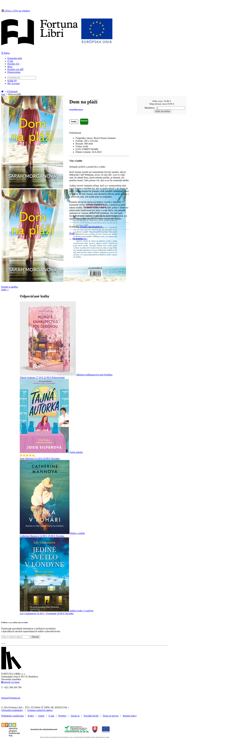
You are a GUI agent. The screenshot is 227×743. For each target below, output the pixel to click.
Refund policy (130, 715)
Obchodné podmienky (12, 710)
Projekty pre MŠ (15, 69)
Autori (41, 715)
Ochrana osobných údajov (40, 710)
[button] (27, 455)
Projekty (62, 715)
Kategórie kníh (14, 58)
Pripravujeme (13, 72)
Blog (9, 66)
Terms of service (111, 715)
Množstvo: (150, 107)
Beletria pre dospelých (91, 226)
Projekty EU (13, 64)
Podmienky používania (12, 715)
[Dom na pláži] (32, 187)
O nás (10, 61)
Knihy (31, 715)
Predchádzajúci (79, 238)
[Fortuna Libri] (56, 50)
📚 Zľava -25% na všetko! (15, 10)
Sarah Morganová (76, 109)
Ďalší (71, 233)
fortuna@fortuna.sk (10, 698)
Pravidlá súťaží (91, 715)
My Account (13, 83)
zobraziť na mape (11, 682)
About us (75, 715)
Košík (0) (12, 80)
